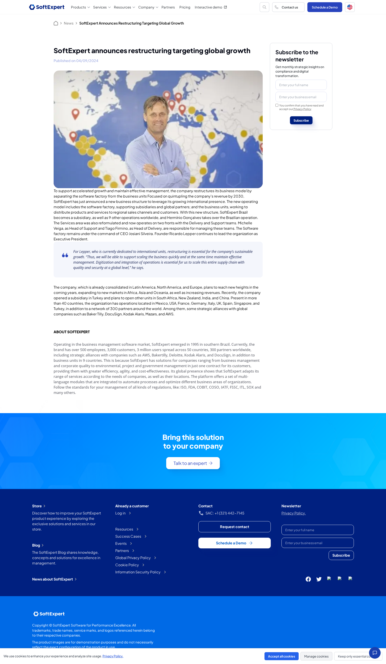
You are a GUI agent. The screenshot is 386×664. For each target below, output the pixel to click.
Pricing (184, 7)
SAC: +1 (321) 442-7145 (225, 513)
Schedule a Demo (325, 7)
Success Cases (128, 536)
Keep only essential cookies (358, 656)
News (68, 23)
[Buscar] (264, 7)
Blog (36, 545)
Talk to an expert (190, 463)
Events (121, 543)
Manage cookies (316, 656)
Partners (168, 7)
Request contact (234, 526)
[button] (350, 7)
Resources (124, 529)
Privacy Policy (302, 109)
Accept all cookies (281, 656)
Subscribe (301, 120)
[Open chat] (375, 653)
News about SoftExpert (52, 579)
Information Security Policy (138, 572)
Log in (120, 513)
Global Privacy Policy (133, 557)
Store (37, 506)
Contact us (290, 7)
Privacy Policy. (293, 513)
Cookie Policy (127, 564)
